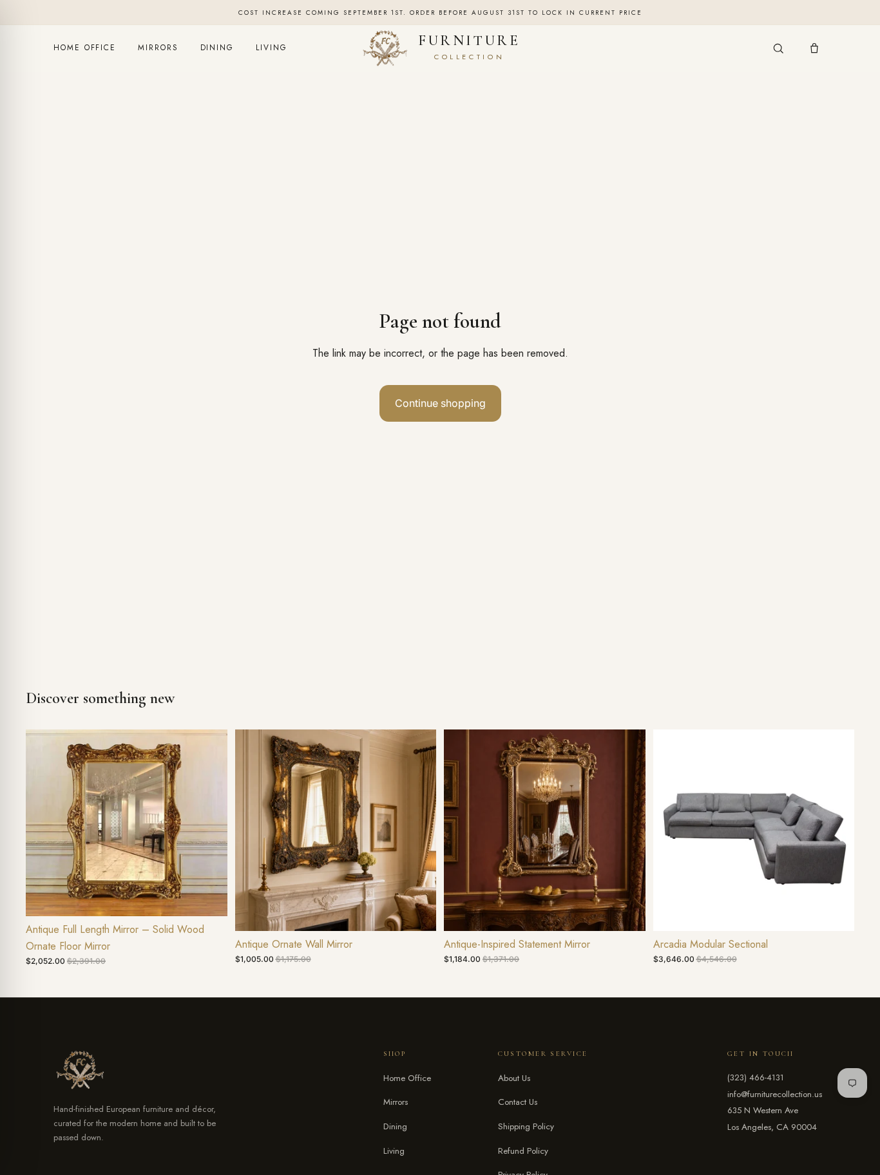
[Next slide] (208, 823)
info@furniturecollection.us (774, 1094)
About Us (514, 1078)
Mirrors (158, 47)
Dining (217, 47)
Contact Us (517, 1102)
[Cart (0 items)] (814, 48)
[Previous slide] (45, 823)
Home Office (84, 47)
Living (271, 47)
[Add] (207, 896)
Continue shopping (440, 403)
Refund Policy (523, 1151)
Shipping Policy (526, 1126)
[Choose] (416, 911)
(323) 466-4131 (755, 1077)
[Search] (778, 48)
